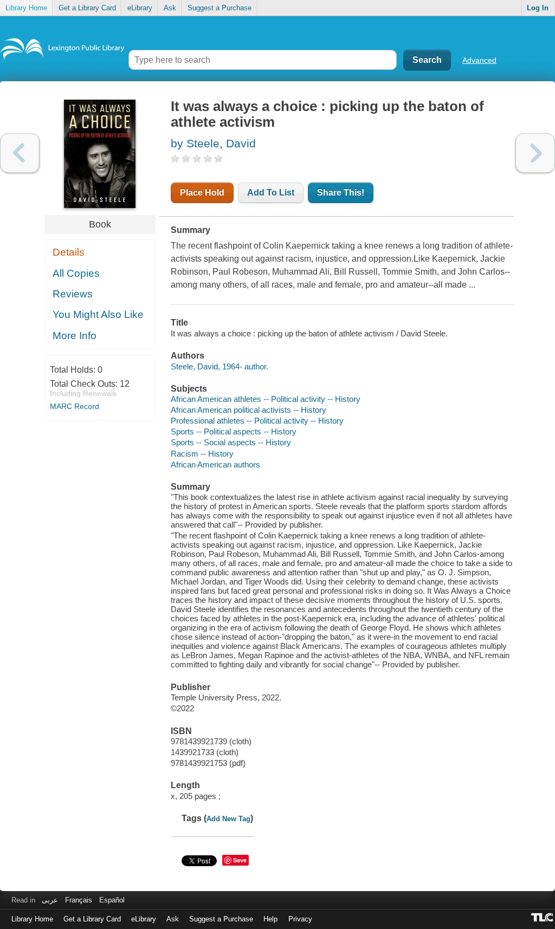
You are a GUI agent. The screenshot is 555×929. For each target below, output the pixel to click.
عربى (50, 900)
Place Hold (202, 192)
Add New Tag (228, 819)
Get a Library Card (87, 8)
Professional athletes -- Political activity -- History (257, 420)
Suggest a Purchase (219, 8)
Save (240, 860)
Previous (20, 153)
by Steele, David (213, 143)
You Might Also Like (98, 314)
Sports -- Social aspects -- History (231, 442)
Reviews (73, 294)
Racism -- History (202, 453)
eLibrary (139, 8)
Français (78, 900)
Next (535, 153)
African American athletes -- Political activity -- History (265, 399)
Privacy (300, 919)
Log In (537, 8)
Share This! (340, 192)
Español (112, 900)
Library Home (26, 8)
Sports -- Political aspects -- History (233, 431)
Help (270, 919)
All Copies (76, 273)
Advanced (479, 60)
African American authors (215, 464)
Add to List (270, 192)
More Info (74, 335)
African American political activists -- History (248, 409)
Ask (170, 8)
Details (69, 252)
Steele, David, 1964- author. (219, 366)
